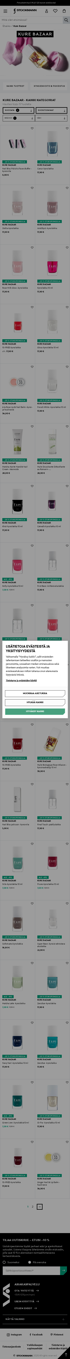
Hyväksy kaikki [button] (35, 711)
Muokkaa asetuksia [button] (35, 693)
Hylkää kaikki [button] (35, 702)
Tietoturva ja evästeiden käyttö (21, 681)
